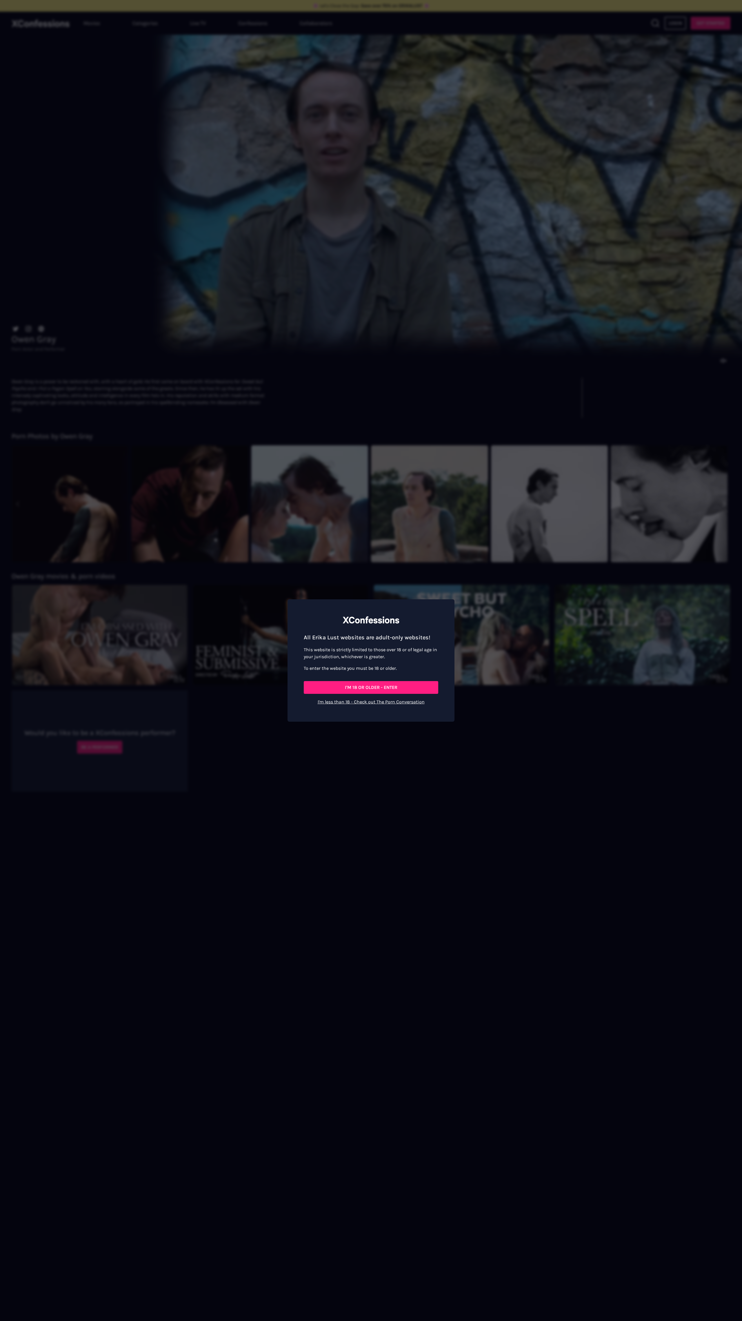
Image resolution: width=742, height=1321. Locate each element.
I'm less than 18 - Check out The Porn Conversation (371, 702)
